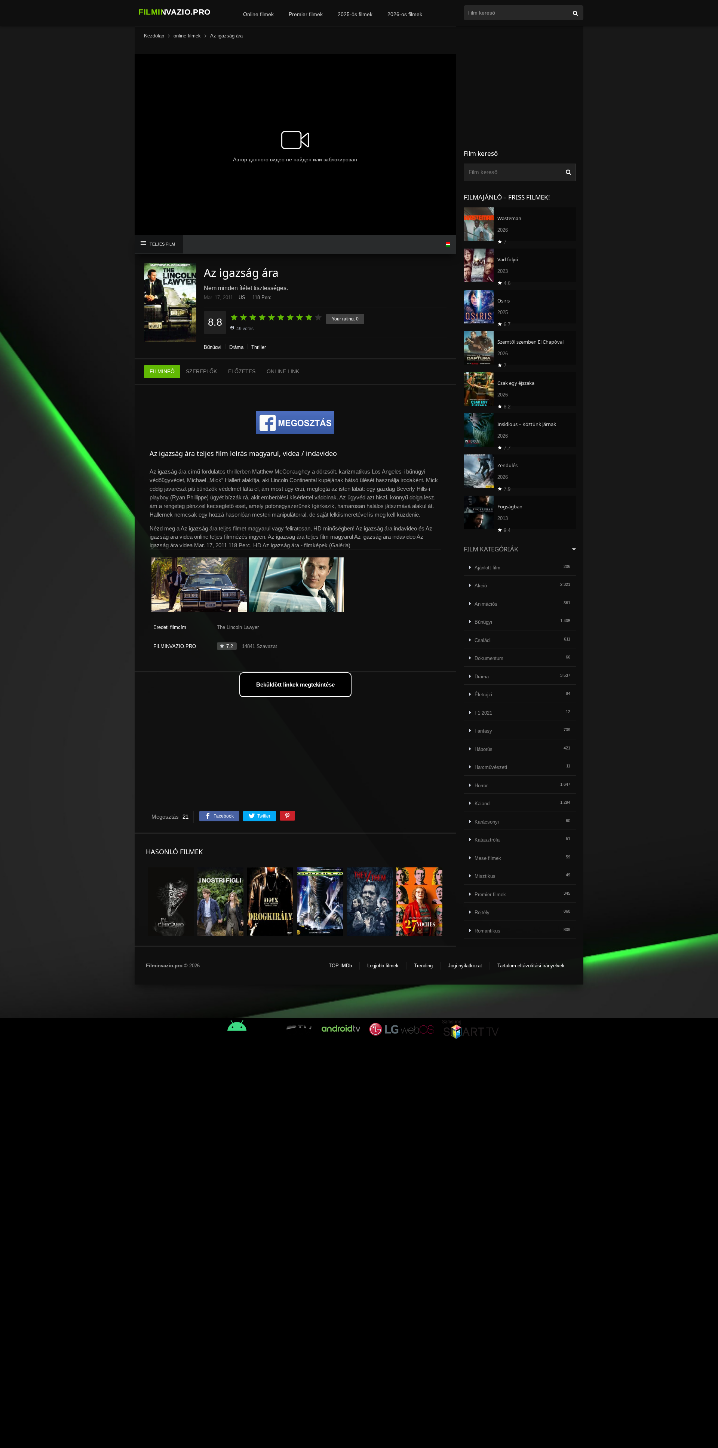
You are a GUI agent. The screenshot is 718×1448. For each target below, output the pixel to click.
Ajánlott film (487, 568)
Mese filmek (488, 858)
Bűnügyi (212, 347)
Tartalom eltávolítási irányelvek (531, 965)
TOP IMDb (340, 965)
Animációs (486, 604)
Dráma (236, 347)
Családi (483, 640)
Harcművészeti (491, 767)
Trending (423, 965)
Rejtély (482, 912)
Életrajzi (483, 694)
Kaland (482, 803)
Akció (481, 585)
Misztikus (485, 876)
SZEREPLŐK (201, 371)
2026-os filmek (404, 14)
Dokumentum (489, 658)
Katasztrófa (487, 840)
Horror (481, 785)
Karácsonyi (487, 822)
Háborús (484, 749)
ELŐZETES (241, 371)
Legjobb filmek (383, 965)
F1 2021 (483, 713)
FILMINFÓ (162, 371)
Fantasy (483, 731)
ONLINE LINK (283, 371)
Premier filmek (306, 14)
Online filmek (258, 14)
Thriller (258, 347)
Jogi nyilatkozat (465, 965)
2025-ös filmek (355, 14)
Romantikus (487, 931)
